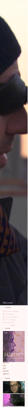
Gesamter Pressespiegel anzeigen (12, 325)
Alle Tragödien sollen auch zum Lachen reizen (7, 311)
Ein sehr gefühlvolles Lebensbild (6, 314)
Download (4, 363)
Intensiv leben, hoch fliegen (5, 322)
